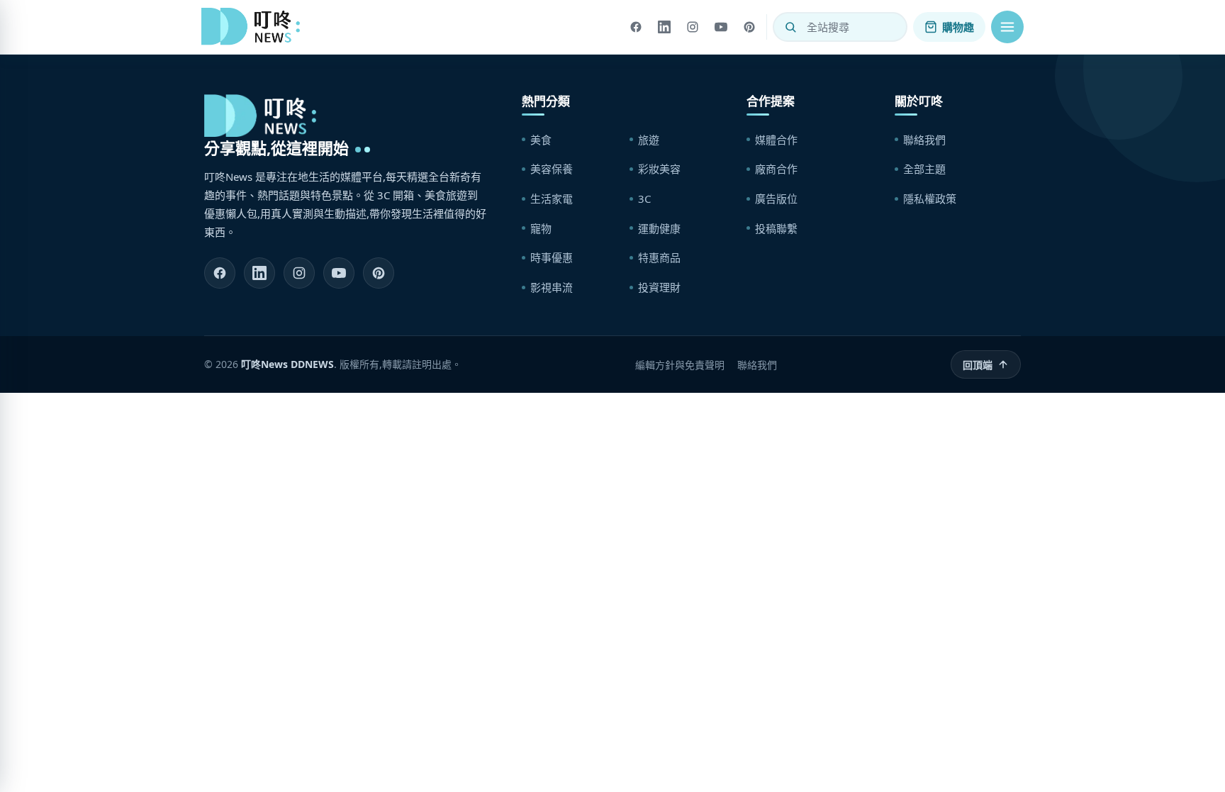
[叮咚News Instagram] (299, 273)
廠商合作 (776, 169)
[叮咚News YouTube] (338, 273)
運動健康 (659, 228)
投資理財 (659, 287)
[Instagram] (692, 27)
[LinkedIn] (664, 27)
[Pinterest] (749, 27)
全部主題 (924, 169)
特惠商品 (659, 257)
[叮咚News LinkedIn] (259, 273)
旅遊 (648, 140)
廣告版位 (776, 198)
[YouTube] (721, 27)
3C (644, 198)
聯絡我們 (924, 140)
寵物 (541, 228)
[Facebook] (636, 27)
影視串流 (551, 287)
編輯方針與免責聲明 (680, 365)
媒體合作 (776, 140)
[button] (1007, 27)
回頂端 (977, 365)
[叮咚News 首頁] (254, 27)
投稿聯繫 (776, 228)
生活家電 (551, 198)
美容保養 (551, 169)
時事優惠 (551, 257)
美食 (541, 140)
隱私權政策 (929, 198)
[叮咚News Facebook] (219, 273)
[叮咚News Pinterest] (378, 273)
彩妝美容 (659, 169)
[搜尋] (790, 27)
